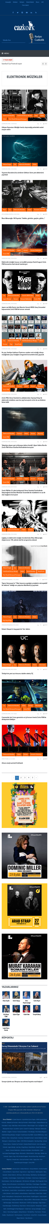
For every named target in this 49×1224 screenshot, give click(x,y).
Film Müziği (31, 1132)
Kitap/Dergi (25, 1147)
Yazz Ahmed (28, 1218)
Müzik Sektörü (30, 1153)
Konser (7, 1150)
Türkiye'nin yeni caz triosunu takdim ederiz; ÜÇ (17, 674)
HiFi (42, 2)
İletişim (22, 2)
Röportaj (9, 1159)
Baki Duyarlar (39, 1172)
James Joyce (29, 1190)
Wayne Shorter (20, 1218)
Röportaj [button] (40, 386)
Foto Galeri (25, 5)
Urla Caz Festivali (24, 1159)
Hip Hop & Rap (38, 1141)
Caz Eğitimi (41, 1125)
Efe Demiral (26, 1181)
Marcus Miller (28, 1199)
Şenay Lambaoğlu (36, 1209)
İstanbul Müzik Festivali (30, 1144)
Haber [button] (42, 115)
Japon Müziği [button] (7, 299)
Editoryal (37, 1128)
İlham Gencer (42, 1187)
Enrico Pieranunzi (12, 1184)
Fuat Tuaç (4, 1187)
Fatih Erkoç (29, 1184)
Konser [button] (26, 250)
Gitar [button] (36, 115)
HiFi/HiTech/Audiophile (27, 1141)
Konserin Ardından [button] (39, 209)
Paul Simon (23, 1206)
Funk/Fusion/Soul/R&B (27, 1135)
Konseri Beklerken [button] (36, 250)
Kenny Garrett (18, 1196)
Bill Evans (19, 1175)
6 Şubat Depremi (17, 1119)
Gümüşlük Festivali (29, 1138)
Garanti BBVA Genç (39, 1135)
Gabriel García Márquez (14, 1187)
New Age (37, 1153)
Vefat (31, 1159)
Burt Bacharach (42, 1175)
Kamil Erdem (32, 1193)
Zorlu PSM (31, 1162)
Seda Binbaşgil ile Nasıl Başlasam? (15, 1209)
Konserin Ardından (26, 1150)
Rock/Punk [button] (18, 344)
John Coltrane (7, 1193)
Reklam (15, 2)
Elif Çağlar (32, 1181)
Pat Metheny (15, 1206)
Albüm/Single (32, 1122)
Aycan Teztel (16, 1172)
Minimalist (23, 1153)
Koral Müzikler (36, 1150)
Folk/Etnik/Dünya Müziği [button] (24, 115)
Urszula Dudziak (42, 1215)
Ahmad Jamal (16, 1169)
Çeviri (21, 1128)
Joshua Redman (24, 1193)
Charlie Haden (20, 1178)
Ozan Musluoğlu (7, 1206)
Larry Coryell (43, 1196)
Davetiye (32, 1128)
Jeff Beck (36, 1190)
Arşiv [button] (4, 209)
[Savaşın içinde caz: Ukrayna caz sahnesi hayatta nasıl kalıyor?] (24, 1058)
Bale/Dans (15, 1125)
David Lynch (42, 1178)
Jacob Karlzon (21, 1190)
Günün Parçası (12, 1141)
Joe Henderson (43, 1190)
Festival (15, 1132)
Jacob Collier (13, 1190)
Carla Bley (5, 1178)
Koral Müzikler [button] (31, 571)
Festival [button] (19, 386)
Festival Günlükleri (22, 1132)
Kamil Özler (39, 1193)
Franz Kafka (43, 1184)
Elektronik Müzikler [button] (8, 115)
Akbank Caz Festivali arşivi (12, 64)
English (10, 1132)
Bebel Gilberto (12, 1175)
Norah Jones (23, 1202)
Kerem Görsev (26, 1196)
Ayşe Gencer (23, 1172)
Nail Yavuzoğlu (7, 1202)
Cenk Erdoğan (12, 1178)
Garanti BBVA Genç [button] (27, 295)
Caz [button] (15, 164)
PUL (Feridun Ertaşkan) (22, 1156)
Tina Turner (38, 1212)
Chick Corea (35, 1178)
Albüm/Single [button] (7, 164)
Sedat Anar (28, 1209)
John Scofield (15, 1193)
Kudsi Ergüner (35, 1196)
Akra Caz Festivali (23, 1122)
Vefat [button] (4, 119)
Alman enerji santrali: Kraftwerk (12, 763)
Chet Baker (28, 1178)
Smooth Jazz (15, 1159)
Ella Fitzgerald (39, 1181)
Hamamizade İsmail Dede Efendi (29, 1187)
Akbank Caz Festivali (12, 1122)
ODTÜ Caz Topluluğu (32, 1202)
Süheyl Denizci (23, 1212)
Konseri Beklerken (15, 1150)
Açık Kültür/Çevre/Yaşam (28, 1119)
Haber (18, 1141)
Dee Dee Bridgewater (16, 1181)
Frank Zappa (36, 1184)
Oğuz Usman (42, 1202)
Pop (14, 1156)
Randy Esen (39, 1206)
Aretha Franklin (43, 1169)
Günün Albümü (39, 1138)
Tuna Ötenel (27, 1215)
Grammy (20, 1138)
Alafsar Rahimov (25, 1169)
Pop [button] (11, 344)
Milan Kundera (36, 1199)
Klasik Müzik (30, 2)
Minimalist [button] (42, 665)
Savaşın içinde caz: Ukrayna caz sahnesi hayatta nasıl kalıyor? (22, 1082)
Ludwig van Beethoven (17, 1199)
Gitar (8, 1138)
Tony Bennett (10, 1215)
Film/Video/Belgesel (41, 1132)
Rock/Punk (42, 1156)
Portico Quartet (31, 1206)
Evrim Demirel (21, 1184)
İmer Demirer (5, 1190)
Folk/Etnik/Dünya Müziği (8, 1135)
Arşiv (10, 1125)
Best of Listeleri (23, 1125)
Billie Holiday (26, 1175)
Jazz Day (18, 1147)
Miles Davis (44, 1199)
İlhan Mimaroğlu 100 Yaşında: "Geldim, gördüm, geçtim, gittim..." (23, 218)
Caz (36, 1125)
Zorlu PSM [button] (6, 254)
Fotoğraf (18, 1135)
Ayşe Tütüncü (31, 1172)
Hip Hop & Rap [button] (7, 620)
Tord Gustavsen (19, 1215)
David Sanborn (5, 1181)
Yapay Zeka (36, 1159)
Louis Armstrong (6, 1199)
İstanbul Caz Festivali (17, 1144)
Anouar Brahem (34, 1169)
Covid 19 (26, 1128)
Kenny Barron (10, 1196)
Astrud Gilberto (7, 1172)
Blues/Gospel (31, 1125)
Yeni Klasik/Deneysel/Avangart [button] (18, 119)
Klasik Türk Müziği (40, 1147)
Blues (37, 2)
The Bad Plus (31, 1212)
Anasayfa (8, 2)
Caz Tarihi (16, 1128)
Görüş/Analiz (13, 1138)
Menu (6, 53)
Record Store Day (33, 1156)
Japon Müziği (11, 1147)
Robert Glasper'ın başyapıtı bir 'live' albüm (16, 629)
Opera (10, 1156)
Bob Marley (34, 1175)
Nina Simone (15, 1202)
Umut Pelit (34, 1215)
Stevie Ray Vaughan (13, 1212)
